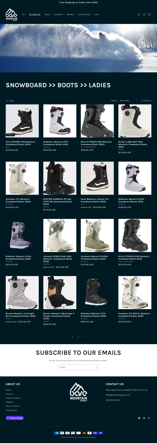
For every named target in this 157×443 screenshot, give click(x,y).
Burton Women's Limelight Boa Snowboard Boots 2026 (21, 314)
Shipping (9, 402)
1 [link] (72, 337)
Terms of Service (13, 406)
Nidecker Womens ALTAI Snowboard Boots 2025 (131, 200)
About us (9, 394)
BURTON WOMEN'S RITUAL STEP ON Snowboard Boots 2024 (57, 201)
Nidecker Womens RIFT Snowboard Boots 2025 (55, 143)
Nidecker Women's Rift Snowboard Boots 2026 (93, 314)
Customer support (13, 398)
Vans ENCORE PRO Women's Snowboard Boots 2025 (21, 143)
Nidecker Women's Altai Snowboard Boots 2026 (18, 257)
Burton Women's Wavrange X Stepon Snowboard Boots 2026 (58, 316)
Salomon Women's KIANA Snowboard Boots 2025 (94, 257)
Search (8, 390)
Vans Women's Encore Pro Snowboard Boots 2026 (94, 200)
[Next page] (84, 337)
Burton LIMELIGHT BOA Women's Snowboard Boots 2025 (132, 144)
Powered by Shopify (89, 437)
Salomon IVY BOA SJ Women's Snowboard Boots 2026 (134, 314)
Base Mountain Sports (74, 437)
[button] (24, 14)
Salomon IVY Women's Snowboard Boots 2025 (18, 200)
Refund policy (11, 410)
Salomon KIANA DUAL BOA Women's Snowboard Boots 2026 (57, 259)
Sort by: (114, 101)
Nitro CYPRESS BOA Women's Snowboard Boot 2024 (96, 143)
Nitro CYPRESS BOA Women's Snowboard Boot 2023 (134, 257)
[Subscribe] (96, 367)
